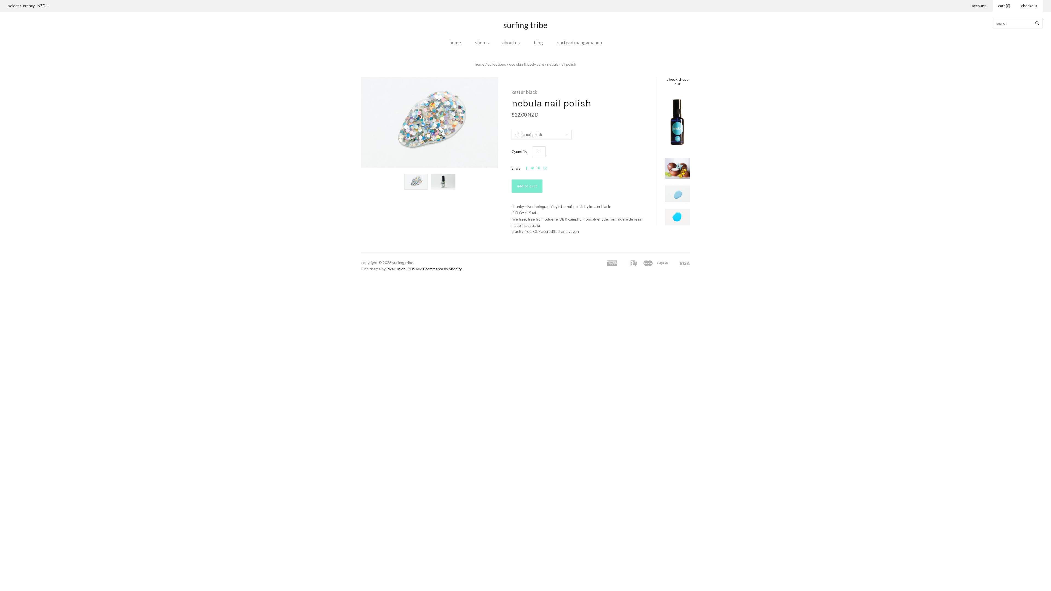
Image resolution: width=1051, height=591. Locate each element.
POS (411, 268)
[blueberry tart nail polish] (677, 194)
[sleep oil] (677, 122)
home (455, 42)
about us (511, 42)
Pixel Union (396, 268)
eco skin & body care (526, 64)
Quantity (519, 151)
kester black (524, 92)
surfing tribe (525, 25)
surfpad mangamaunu (579, 42)
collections (496, 64)
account (979, 5)
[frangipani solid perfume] (677, 168)
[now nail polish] (677, 217)
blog (538, 42)
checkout (1029, 5)
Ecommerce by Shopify (442, 268)
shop (480, 42)
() (1004, 5)
